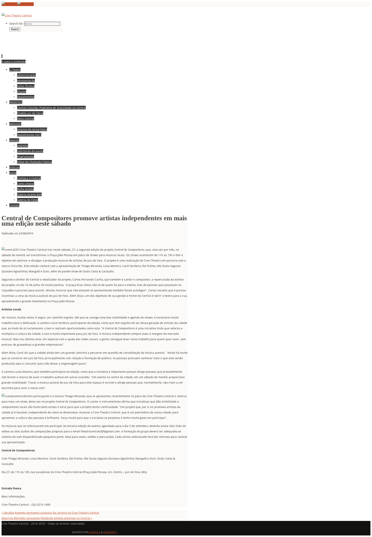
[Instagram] (25, 4)
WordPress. (110, 532)
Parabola (94, 532)
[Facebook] (9, 4)
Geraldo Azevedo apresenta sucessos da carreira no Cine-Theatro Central (50, 513)
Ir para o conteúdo (14, 61)
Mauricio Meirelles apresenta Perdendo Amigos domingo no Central (47, 518)
